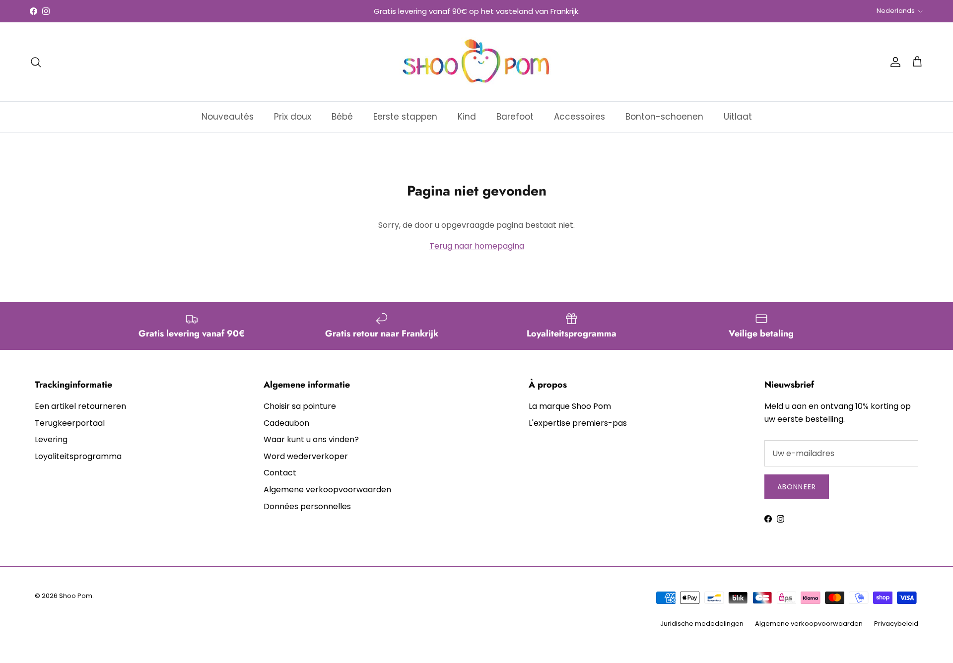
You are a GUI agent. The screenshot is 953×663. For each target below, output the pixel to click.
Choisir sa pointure (300, 406)
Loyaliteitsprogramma (78, 456)
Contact (280, 472)
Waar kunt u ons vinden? (311, 439)
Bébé (342, 117)
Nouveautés (228, 117)
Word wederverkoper (306, 456)
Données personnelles (307, 506)
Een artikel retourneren (80, 406)
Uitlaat (738, 117)
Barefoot (515, 117)
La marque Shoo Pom (570, 406)
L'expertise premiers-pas (578, 423)
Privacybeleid (896, 623)
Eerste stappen (405, 117)
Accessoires (579, 117)
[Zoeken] (36, 62)
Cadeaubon (286, 423)
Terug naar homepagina (476, 246)
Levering (51, 439)
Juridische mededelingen (702, 623)
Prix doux (292, 117)
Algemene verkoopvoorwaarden (327, 489)
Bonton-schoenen (664, 117)
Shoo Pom (75, 595)
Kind (467, 117)
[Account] (893, 62)
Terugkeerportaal (70, 423)
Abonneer (796, 487)
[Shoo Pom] (476, 61)
